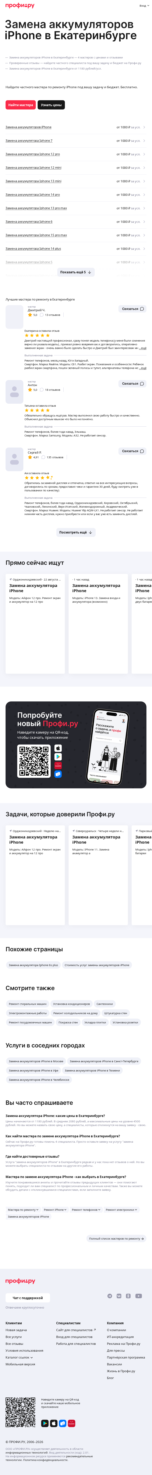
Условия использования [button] (24, 1350)
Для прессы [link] (116, 1350)
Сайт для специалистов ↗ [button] (76, 1330)
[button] (132, 309)
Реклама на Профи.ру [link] (123, 1343)
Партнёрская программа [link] (126, 1357)
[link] (21, 104)
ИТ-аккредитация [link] (120, 1337)
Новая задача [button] (16, 1330)
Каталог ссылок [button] (17, 1357)
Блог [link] (110, 1378)
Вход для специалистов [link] (74, 1337)
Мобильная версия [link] (20, 1364)
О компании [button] (116, 1330)
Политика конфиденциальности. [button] (45, 1460)
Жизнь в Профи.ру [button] (121, 1371)
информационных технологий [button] (27, 1452)
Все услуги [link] (14, 1337)
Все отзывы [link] (14, 1343)
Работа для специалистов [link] (76, 1343)
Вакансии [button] (114, 1364)
